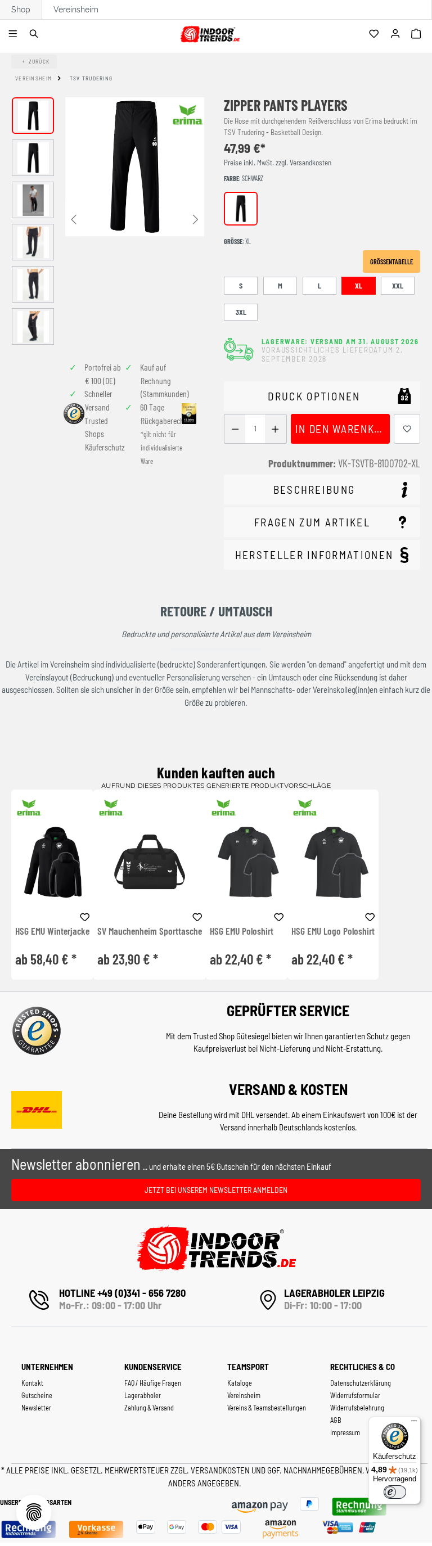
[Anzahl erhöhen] (275, 429)
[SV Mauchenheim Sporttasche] (149, 862)
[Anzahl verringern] (235, 429)
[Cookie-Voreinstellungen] (34, 1512)
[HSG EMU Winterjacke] (52, 862)
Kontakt (32, 1383)
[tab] (322, 489)
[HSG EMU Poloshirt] (247, 862)
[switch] (395, 1492)
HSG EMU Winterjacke (52, 931)
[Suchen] (35, 34)
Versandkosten (221, 1470)
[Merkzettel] (375, 34)
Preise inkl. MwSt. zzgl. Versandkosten (277, 162)
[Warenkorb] (417, 34)
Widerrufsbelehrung (357, 1408)
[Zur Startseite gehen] (209, 32)
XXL (397, 286)
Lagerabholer (142, 1395)
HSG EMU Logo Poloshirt (333, 931)
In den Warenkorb (342, 428)
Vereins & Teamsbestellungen (266, 1408)
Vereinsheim (75, 9)
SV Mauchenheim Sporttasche (149, 931)
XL (358, 286)
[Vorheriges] (73, 218)
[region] (108, 221)
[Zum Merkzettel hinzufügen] (407, 429)
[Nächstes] (195, 218)
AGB (335, 1420)
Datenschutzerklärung (360, 1383)
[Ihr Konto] (396, 34)
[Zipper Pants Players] (134, 166)
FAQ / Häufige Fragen (152, 1383)
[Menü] (14, 34)
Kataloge (239, 1383)
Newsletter (36, 1408)
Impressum (345, 1432)
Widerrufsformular (355, 1395)
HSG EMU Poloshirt (241, 931)
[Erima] (187, 114)
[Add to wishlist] (85, 916)
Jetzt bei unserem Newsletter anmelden (216, 1190)
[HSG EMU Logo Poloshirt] (333, 862)
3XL (241, 312)
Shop (20, 9)
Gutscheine (36, 1395)
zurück (39, 61)
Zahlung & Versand (149, 1408)
